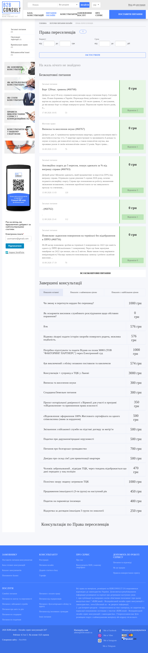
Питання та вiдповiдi (122, 562)
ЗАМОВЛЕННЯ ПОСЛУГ (84, 14)
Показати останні (51, 292)
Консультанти (68, 14)
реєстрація (140, 5)
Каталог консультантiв (11, 570)
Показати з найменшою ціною (83, 292)
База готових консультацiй (13, 565)
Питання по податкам (11, 620)
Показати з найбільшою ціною (125, 292)
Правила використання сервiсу (126, 573)
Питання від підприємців (50, 599)
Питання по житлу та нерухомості (17, 599)
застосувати (92, 55)
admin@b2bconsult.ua (83, 632)
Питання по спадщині (11, 614)
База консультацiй (35, 14)
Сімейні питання (9, 594)
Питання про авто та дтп (13, 609)
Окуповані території (16, 38)
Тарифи (42, 575)
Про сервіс (99, 14)
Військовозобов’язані (20, 53)
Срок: (97, 39)
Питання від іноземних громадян (53, 611)
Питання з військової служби (15, 604)
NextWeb (22, 640)
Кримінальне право (19, 46)
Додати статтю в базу (48, 570)
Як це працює (119, 568)
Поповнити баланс (10, 575)
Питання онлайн (51, 14)
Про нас (79, 560)
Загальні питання (18, 30)
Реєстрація (43, 560)
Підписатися (15, 246)
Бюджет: (42, 39)
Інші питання (45, 617)
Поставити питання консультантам (17, 560)
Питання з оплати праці (49, 594)
